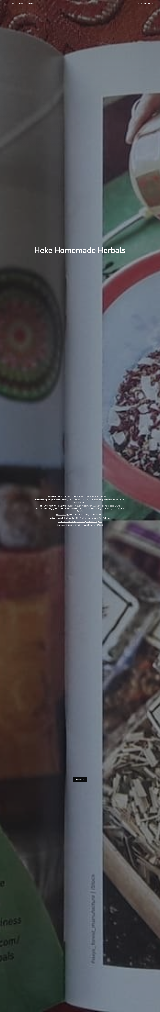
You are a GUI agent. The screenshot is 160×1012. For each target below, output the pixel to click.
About (13, 3)
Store (5, 3)
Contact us (30, 3)
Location (20, 3)
